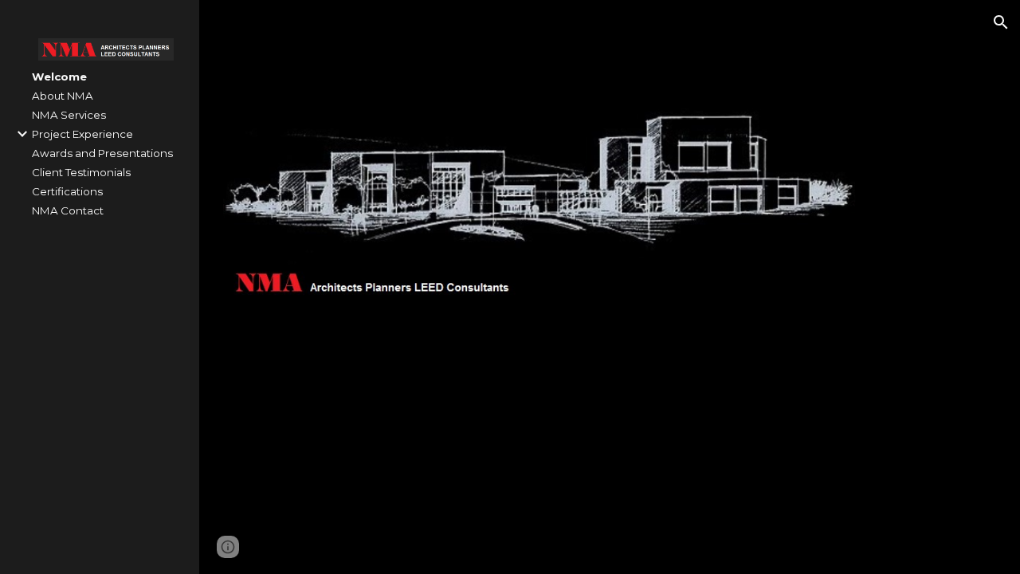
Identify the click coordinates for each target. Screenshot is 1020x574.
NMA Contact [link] (68, 210)
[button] (1001, 22)
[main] (544, 355)
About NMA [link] (62, 95)
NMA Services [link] (69, 114)
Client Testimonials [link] (81, 172)
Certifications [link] (67, 191)
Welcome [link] (59, 76)
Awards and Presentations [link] (102, 153)
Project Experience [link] (82, 134)
